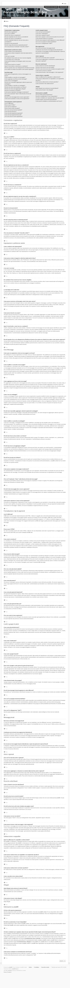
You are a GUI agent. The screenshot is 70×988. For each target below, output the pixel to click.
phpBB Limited (43, 912)
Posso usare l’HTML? (10, 105)
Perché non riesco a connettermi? (13, 38)
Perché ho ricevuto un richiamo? (13, 90)
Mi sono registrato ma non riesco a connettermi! (16, 37)
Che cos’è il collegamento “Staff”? (44, 43)
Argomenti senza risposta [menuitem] (51, 7)
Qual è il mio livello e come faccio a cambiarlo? (16, 66)
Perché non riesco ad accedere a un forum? (15, 87)
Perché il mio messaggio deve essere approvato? (17, 97)
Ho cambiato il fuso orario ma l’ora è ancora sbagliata (18, 58)
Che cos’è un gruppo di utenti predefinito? (46, 41)
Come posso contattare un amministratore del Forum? (49, 101)
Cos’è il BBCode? (9, 103)
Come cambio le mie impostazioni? (13, 51)
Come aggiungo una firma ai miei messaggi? (16, 79)
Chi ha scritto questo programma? (44, 94)
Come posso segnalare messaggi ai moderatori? (17, 92)
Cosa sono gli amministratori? (43, 32)
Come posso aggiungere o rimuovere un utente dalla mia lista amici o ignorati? (50, 60)
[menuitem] (5, 972)
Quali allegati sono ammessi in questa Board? (47, 88)
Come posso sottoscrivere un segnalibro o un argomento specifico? (50, 79)
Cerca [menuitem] (8, 17)
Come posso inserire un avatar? (13, 64)
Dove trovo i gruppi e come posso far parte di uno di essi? (50, 37)
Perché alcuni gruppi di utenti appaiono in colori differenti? (50, 40)
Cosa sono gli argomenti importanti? (14, 113)
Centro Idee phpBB (8, 925)
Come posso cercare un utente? (43, 70)
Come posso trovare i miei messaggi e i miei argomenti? (49, 72)
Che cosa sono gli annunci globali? (13, 110)
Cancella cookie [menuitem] (45, 967)
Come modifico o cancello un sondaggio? (15, 85)
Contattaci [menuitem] (36, 967)
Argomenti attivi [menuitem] (63, 7)
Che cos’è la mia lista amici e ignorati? (45, 57)
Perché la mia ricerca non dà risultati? (45, 67)
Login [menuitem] (64, 3)
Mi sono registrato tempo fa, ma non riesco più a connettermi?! (16, 41)
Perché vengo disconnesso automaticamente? (16, 45)
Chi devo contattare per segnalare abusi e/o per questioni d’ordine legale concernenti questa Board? (50, 98)
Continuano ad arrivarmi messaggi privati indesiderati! (49, 49)
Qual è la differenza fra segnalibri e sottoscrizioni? (48, 77)
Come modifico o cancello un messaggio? (15, 77)
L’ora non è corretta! (9, 56)
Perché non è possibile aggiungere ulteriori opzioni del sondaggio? (18, 83)
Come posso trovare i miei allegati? (44, 90)
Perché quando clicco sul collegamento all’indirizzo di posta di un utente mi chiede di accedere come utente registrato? (19, 68)
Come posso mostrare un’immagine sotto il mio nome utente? (18, 62)
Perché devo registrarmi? (11, 32)
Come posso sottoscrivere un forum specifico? (47, 82)
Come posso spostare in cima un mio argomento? (17, 98)
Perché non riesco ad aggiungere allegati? (15, 88)
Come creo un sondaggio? (11, 80)
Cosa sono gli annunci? (10, 111)
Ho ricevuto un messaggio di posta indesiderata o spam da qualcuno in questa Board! (50, 52)
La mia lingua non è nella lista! (12, 59)
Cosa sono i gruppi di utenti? (43, 35)
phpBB (10, 967)
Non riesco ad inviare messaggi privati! (45, 48)
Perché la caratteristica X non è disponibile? (46, 96)
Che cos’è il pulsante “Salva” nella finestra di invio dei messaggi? (18, 94)
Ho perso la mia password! (11, 43)
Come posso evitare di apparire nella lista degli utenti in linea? (18, 53)
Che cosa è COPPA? (10, 33)
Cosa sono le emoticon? (11, 106)
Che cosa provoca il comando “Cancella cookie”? (17, 46)
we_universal (9, 970)
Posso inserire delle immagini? (12, 108)
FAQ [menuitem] (4, 17)
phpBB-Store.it (15, 968)
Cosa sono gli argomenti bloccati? (13, 114)
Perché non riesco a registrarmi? (13, 35)
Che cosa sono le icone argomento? (14, 116)
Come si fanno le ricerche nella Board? (45, 65)
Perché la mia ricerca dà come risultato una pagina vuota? (50, 69)
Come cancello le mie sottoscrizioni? (45, 83)
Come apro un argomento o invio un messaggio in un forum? (18, 74)
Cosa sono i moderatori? (42, 33)
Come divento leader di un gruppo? (44, 38)
